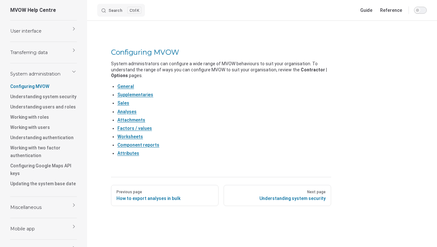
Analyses (127, 111)
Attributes (128, 153)
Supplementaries (135, 94)
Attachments (131, 120)
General (125, 86)
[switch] (420, 10)
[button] (43, 31)
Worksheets (130, 136)
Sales (123, 103)
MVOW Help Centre (33, 10)
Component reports (138, 144)
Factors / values (134, 128)
